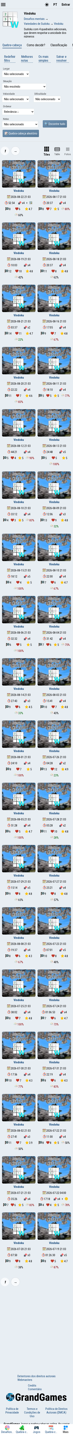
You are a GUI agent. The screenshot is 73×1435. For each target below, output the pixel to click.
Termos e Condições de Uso (32, 1412)
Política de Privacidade (12, 1410)
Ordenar (7, 106)
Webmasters (24, 1380)
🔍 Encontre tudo (54, 124)
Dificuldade (40, 93)
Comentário (35, 1389)
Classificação (58, 45)
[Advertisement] (36, 1327)
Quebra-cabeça (12, 45)
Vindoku (19, 191)
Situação (7, 81)
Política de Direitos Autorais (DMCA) (56, 1410)
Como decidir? (36, 45)
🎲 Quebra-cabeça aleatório (20, 133)
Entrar (66, 4)
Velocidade (9, 93)
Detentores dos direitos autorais (36, 1376)
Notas (6, 119)
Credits (32, 1385)
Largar (6, 68)
